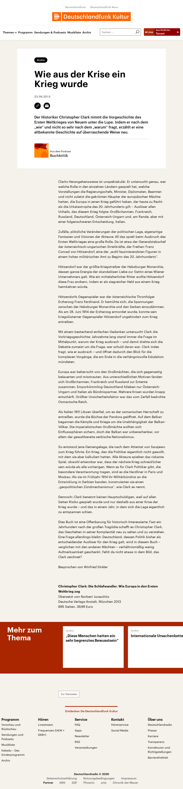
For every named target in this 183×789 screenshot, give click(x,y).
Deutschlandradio (160, 724)
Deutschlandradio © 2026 (91, 774)
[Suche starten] (137, 32)
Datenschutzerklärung (62, 778)
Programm (25, 32)
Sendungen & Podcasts (50, 32)
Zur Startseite (69, 694)
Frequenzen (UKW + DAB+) (51, 732)
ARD (62, 782)
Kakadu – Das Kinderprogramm (13, 752)
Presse (152, 730)
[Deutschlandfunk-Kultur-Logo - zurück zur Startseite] (91, 16)
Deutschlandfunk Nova (104, 7)
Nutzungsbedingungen (99, 778)
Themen (8, 32)
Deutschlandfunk (75, 7)
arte (103, 782)
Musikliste (74, 32)
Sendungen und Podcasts (12, 737)
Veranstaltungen (86, 747)
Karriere (153, 736)
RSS (77, 741)
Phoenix (89, 782)
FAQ (77, 724)
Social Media (119, 730)
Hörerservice (119, 724)
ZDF (74, 782)
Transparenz (156, 741)
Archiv (86, 32)
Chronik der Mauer (125, 782)
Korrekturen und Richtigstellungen (160, 749)
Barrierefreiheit (158, 757)
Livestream (45, 724)
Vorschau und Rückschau (10, 727)
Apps (78, 730)
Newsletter (82, 736)
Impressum (129, 778)
